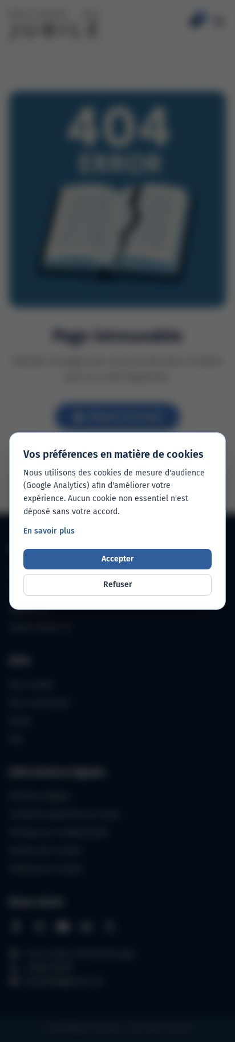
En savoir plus (49, 531)
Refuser (117, 584)
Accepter (118, 559)
